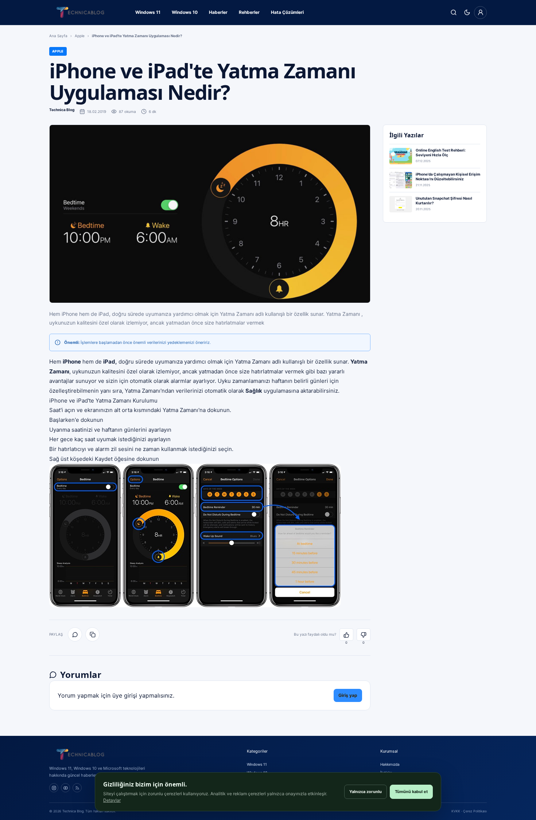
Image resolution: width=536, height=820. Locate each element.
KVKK (455, 811)
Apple (80, 36)
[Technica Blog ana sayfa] (80, 12)
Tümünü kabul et (411, 791)
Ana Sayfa (58, 36)
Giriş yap (347, 695)
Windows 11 (147, 12)
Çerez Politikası (475, 811)
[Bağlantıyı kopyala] (92, 634)
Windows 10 (185, 12)
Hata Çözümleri (287, 12)
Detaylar (112, 800)
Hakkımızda (390, 764)
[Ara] (453, 12)
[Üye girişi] (480, 12)
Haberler (218, 12)
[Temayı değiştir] (467, 12)
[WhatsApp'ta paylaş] (75, 634)
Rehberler (249, 12)
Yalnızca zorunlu (365, 791)
